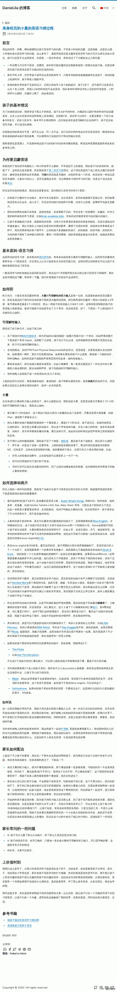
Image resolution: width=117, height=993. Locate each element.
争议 (9, 183)
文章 (64, 7)
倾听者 (64, 441)
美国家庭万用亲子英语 (19, 925)
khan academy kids (52, 216)
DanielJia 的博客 (16, 8)
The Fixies (18, 649)
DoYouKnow (19, 688)
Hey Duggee (69, 627)
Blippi (15, 678)
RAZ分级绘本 (29, 335)
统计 (95, 607)
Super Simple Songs (72, 500)
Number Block (20, 582)
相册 (74, 7)
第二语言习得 (56, 170)
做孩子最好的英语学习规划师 (23, 920)
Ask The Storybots (28, 654)
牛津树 (64, 728)
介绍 (41, 538)
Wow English (100, 521)
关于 (84, 7)
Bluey (15, 631)
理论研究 (44, 257)
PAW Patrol (43, 627)
